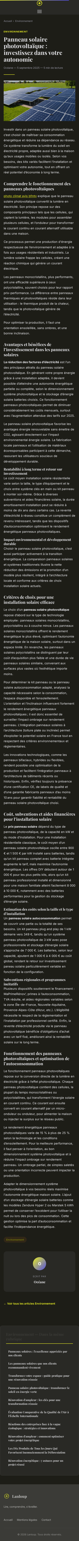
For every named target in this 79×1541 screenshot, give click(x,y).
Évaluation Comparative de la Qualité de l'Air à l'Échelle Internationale (38, 1414)
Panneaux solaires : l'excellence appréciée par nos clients (37, 1353)
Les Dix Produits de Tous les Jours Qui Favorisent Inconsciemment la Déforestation (36, 1450)
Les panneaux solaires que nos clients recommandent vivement (32, 1365)
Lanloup (19, 1496)
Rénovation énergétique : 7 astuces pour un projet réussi (35, 1462)
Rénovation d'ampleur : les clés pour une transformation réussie (34, 1402)
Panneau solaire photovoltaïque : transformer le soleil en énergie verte (39, 1390)
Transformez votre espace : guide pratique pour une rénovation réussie (38, 1377)
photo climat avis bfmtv (20, 196)
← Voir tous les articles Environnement (29, 1303)
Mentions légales (27, 1519)
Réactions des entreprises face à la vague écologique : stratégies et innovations (34, 1426)
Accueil (8, 21)
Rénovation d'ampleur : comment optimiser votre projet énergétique (36, 1438)
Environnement (24, 21)
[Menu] (39, 11)
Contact (46, 1519)
